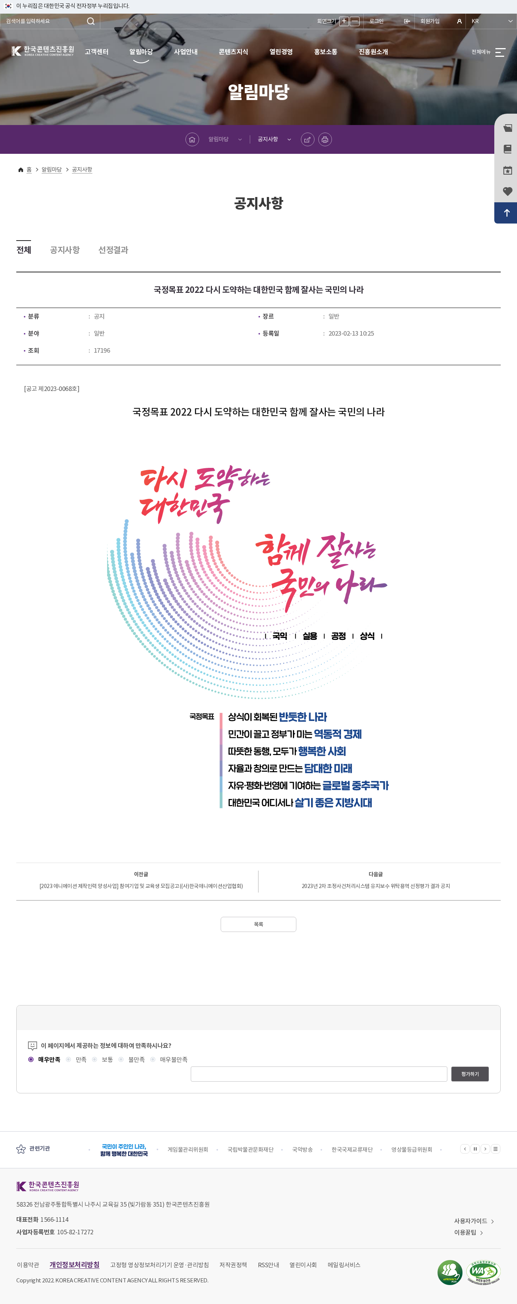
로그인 (376, 21)
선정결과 (113, 250)
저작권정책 (233, 1265)
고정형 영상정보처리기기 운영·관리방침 (159, 1265)
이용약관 (28, 1265)
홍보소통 (326, 52)
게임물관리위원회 (188, 1149)
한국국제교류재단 (352, 1149)
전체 (23, 250)
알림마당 (141, 52)
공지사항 (268, 139)
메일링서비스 (344, 1265)
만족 (80, 1059)
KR (475, 21)
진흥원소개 (373, 52)
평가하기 (470, 1074)
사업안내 (186, 52)
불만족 (136, 1059)
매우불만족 (173, 1059)
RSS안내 (268, 1265)
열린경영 (281, 52)
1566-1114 (54, 1219)
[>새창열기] (124, 1150)
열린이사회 (303, 1265)
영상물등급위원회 (411, 1149)
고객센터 (96, 52)
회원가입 (429, 21)
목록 (258, 924)
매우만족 (48, 1060)
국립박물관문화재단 (250, 1149)
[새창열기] (450, 1272)
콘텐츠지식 (233, 52)
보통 (107, 1059)
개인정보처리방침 (75, 1264)
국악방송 (302, 1149)
